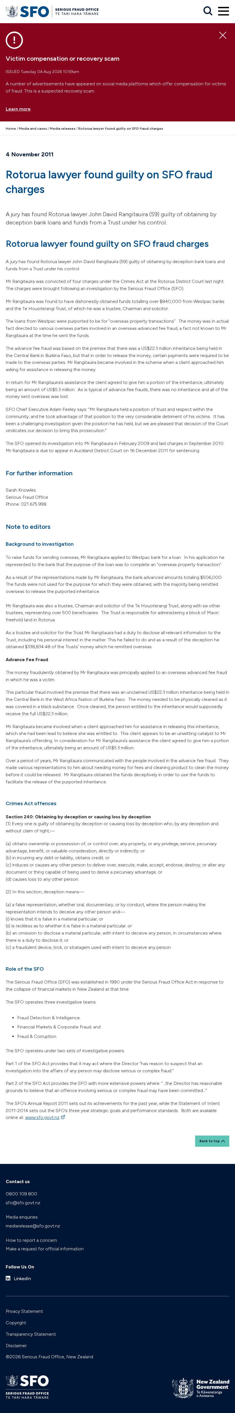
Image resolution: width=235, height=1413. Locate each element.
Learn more (18, 109)
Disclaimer (16, 1345)
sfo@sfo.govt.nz (23, 1202)
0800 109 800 (21, 1194)
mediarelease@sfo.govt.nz (33, 1226)
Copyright (16, 1322)
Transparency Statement (31, 1334)
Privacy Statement (24, 1311)
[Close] (222, 36)
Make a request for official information (45, 1249)
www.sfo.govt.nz (45, 1117)
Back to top (209, 1141)
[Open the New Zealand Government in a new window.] (200, 1388)
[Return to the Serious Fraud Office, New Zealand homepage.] (52, 11)
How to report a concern (31, 1240)
